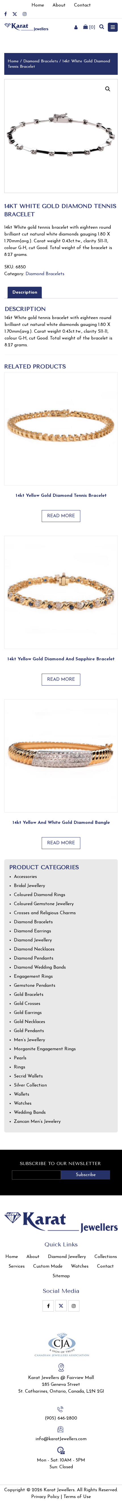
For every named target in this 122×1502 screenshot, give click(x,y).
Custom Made (47, 1266)
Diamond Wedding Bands (40, 967)
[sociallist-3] (25, 14)
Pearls (20, 1058)
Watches (22, 1103)
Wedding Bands (30, 1112)
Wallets (21, 1094)
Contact (105, 1266)
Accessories (25, 877)
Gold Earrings (28, 1013)
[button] (108, 89)
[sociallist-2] (14, 14)
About (32, 1257)
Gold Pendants (29, 1031)
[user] (75, 27)
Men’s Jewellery (29, 1040)
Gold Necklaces (29, 1022)
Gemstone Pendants (34, 985)
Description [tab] (24, 292)
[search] (101, 27)
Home (13, 61)
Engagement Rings (33, 976)
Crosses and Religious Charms (45, 913)
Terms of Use (77, 1497)
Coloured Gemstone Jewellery (44, 904)
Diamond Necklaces (34, 949)
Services (17, 1266)
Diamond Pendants (33, 958)
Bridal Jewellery (29, 886)
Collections (105, 1257)
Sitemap (61, 1276)
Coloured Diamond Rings (39, 895)
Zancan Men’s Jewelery (37, 1121)
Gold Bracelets (28, 994)
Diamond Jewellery (33, 940)
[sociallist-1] (5, 14)
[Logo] (26, 27)
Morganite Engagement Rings (45, 1049)
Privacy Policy (45, 1497)
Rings (19, 1067)
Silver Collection (30, 1085)
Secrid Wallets (28, 1076)
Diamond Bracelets (40, 61)
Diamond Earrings (32, 931)
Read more (61, 516)
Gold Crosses (27, 1004)
